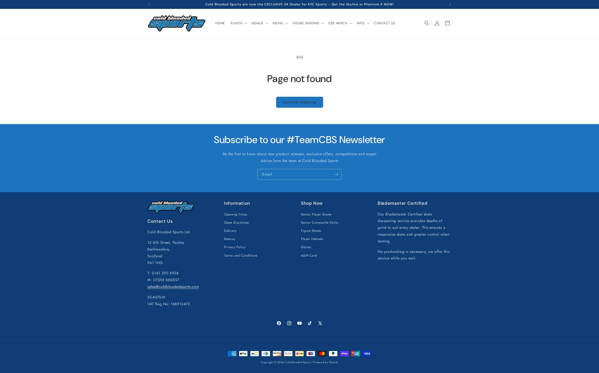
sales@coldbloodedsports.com (173, 286)
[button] (238, 23)
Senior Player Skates (316, 214)
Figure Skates (311, 230)
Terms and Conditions (240, 255)
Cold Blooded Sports (297, 362)
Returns (229, 239)
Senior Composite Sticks (319, 222)
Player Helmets (312, 239)
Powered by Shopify (325, 362)
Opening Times (235, 214)
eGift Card (309, 255)
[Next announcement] (450, 4)
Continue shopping (299, 102)
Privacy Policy (234, 247)
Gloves (306, 247)
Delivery (230, 230)
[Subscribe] (336, 174)
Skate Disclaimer (237, 222)
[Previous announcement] (149, 4)
